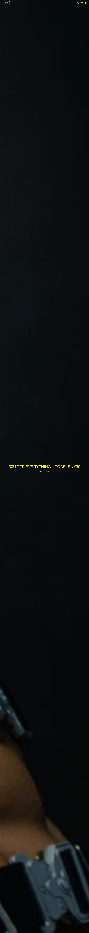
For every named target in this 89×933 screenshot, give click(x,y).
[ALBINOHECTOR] (7, 3)
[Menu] (85, 2)
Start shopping (44, 471)
